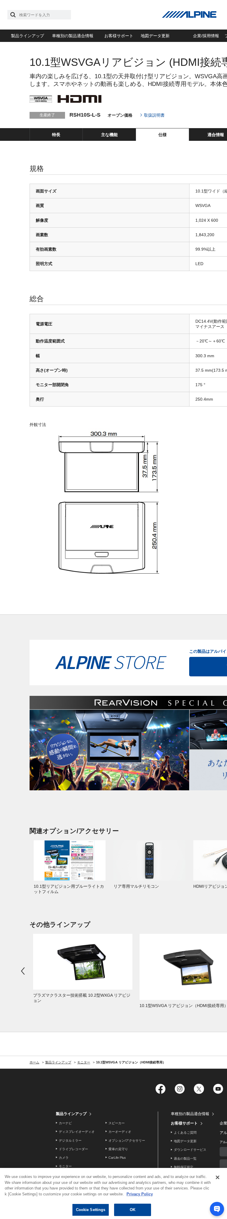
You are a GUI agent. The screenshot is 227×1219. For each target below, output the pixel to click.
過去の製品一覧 (185, 1158)
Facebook (160, 1088)
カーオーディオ (119, 1131)
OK (132, 1209)
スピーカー (116, 1123)
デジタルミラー (70, 1140)
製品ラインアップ (27, 35)
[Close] (217, 1177)
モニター (65, 1166)
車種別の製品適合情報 (72, 35)
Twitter (199, 1088)
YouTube (218, 1088)
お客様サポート (118, 35)
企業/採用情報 (206, 35)
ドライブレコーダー (73, 1149)
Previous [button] (24, 971)
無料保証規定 (183, 1167)
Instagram (179, 1088)
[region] (113, 1193)
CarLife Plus (117, 1157)
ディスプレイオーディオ (77, 1131)
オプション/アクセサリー (126, 1140)
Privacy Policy (140, 1194)
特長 (56, 134)
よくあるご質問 (185, 1132)
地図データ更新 (155, 35)
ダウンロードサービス (190, 1149)
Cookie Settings (91, 1209)
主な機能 (109, 134)
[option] (69, 867)
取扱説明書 (154, 115)
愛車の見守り (118, 1149)
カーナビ (65, 1123)
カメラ (64, 1157)
